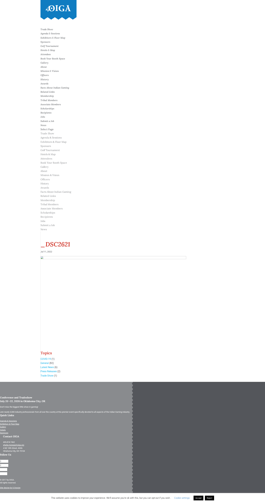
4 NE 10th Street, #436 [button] (12, 448)
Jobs (42, 221)
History (44, 79)
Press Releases (48, 371)
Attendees (45, 54)
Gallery (44, 62)
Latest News (47, 367)
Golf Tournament (49, 46)
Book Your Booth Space (52, 58)
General (44, 363)
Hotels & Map (47, 50)
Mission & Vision (49, 71)
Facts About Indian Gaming (54, 87)
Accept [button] (198, 498)
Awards (44, 83)
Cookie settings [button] (182, 498)
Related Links (47, 91)
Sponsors (45, 41)
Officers (44, 75)
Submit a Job (47, 121)
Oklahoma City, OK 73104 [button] (14, 451)
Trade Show (47, 133)
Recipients (46, 112)
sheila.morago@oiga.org (13, 445)
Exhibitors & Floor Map (52, 37)
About (43, 170)
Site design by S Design (10, 488)
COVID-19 (45, 358)
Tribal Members (49, 100)
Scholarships (47, 212)
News (43, 229)
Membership (47, 200)
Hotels (3, 430)
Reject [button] (209, 498)
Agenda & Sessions (50, 33)
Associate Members (50, 104)
